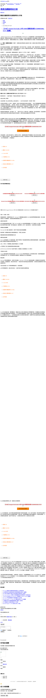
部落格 (4, 22)
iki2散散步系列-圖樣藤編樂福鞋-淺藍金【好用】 (13, 600)
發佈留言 (2, 631)
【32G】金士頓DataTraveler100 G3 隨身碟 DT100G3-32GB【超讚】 (17, 596)
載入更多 (2, 624)
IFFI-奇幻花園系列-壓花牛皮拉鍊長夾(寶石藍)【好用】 (14, 593)
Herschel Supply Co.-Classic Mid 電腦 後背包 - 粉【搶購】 (14, 599)
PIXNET (14, 681)
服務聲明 (34, 681)
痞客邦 (8, 616)
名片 (4, 23)
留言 (11, 616)
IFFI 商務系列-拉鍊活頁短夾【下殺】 (11, 602)
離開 (7, 695)
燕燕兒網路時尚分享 (9, 9)
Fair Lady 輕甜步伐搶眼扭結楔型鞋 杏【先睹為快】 (13, 590)
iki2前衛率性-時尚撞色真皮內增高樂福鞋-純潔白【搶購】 (15, 592)
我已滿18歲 (3, 695)
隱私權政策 (30, 681)
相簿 (4, 20)
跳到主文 (2, 12)
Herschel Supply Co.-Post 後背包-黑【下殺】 (12, 603)
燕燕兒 (1, 609)
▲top (1, 622)
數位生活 (10, 18)
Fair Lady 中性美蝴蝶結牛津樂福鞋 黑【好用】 (12, 597)
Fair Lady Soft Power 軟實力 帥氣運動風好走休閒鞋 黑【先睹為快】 (17, 595)
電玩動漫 (10, 620)
